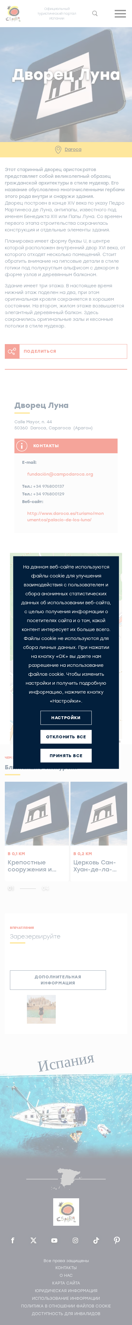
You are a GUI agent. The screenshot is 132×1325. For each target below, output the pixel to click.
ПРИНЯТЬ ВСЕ (66, 755)
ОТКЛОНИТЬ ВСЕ (66, 736)
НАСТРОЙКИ (65, 717)
